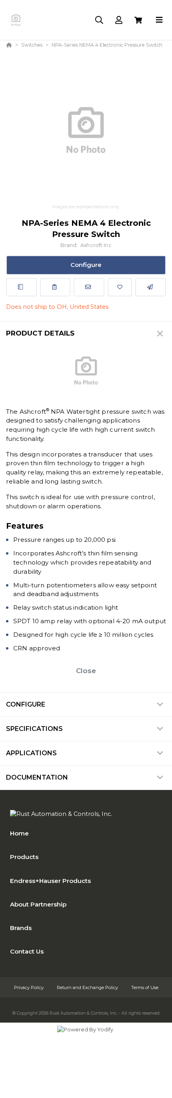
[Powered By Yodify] (86, 1037)
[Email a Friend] (150, 287)
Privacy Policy (29, 987)
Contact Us (27, 951)
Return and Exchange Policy (88, 987)
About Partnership (38, 904)
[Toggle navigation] (159, 20)
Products (24, 857)
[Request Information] (89, 287)
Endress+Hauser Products (50, 881)
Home (19, 833)
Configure (86, 265)
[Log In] (119, 20)
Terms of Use (144, 987)
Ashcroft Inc (96, 245)
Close (86, 671)
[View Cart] (138, 20)
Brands (21, 928)
